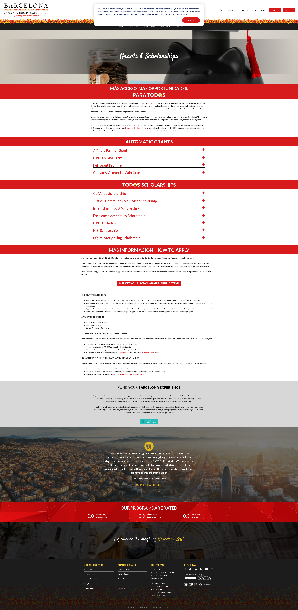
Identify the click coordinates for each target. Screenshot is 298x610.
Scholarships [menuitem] (122, 589)
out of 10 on (152, 514)
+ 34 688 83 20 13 (158, 595)
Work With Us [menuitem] (89, 589)
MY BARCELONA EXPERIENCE (149, 485)
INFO (275, 10)
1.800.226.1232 (157, 578)
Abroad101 (196, 517)
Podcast (231, 10)
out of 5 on (100, 514)
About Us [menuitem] (88, 569)
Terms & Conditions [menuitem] (92, 579)
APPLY (289, 10)
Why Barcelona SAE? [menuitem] (92, 584)
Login (262, 10)
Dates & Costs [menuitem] (123, 579)
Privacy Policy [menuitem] (89, 574)
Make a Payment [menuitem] (124, 569)
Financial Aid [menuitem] (122, 584)
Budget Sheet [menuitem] (123, 574)
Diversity (251, 10)
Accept (191, 20)
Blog (241, 10)
